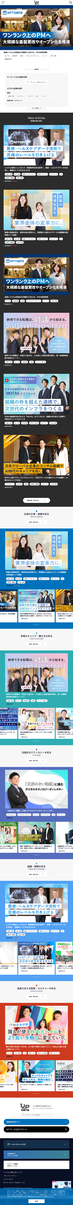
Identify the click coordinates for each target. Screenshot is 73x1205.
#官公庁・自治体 (34, 423)
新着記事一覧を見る (33, 500)
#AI (61, 174)
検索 (70, 3)
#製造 (26, 484)
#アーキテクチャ (45, 814)
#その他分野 (17, 1053)
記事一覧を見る (33, 522)
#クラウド (36, 814)
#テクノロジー (61, 814)
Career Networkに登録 (18, 1144)
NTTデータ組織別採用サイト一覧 (12, 1165)
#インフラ (45, 301)
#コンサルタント (10, 484)
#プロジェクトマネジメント (33, 301)
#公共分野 (24, 423)
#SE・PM (16, 58)
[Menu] (3, 2)
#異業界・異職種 (10, 178)
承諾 (36, 1201)
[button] (26, 69)
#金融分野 (23, 58)
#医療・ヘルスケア (42, 174)
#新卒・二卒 (32, 1053)
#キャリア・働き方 (39, 58)
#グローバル (45, 484)
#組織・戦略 (20, 178)
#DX (53, 814)
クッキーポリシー (9, 1179)
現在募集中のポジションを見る (12, 1154)
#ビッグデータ (53, 174)
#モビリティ (44, 423)
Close (70, 1182)
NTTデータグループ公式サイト (13, 1183)
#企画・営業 (8, 58)
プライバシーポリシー (10, 1176)
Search (27, 82)
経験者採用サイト (13, 1122)
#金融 (30, 58)
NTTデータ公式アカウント (17, 1129)
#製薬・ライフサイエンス (29, 174)
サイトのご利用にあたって (11, 1172)
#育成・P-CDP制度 (42, 1053)
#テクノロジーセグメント (24, 814)
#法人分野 (17, 174)
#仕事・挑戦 (20, 242)
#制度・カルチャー (54, 1053)
